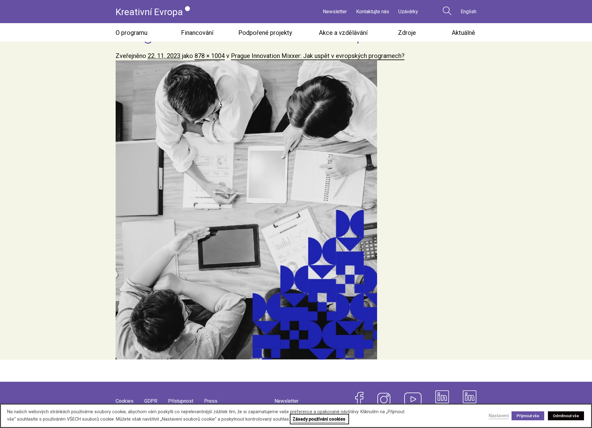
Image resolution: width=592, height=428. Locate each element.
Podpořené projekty (265, 32)
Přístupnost (180, 401)
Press (210, 401)
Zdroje (407, 32)
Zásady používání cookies (319, 419)
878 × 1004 (210, 56)
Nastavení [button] (499, 415)
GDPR (150, 401)
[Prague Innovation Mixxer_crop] (296, 210)
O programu (131, 32)
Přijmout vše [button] (527, 416)
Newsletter (335, 11)
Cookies (125, 401)
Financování (197, 32)
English (468, 11)
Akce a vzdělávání (343, 32)
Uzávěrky (408, 11)
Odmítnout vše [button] (566, 416)
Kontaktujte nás (372, 11)
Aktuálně (463, 32)
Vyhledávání (447, 10)
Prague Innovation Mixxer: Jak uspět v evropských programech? (318, 56)
